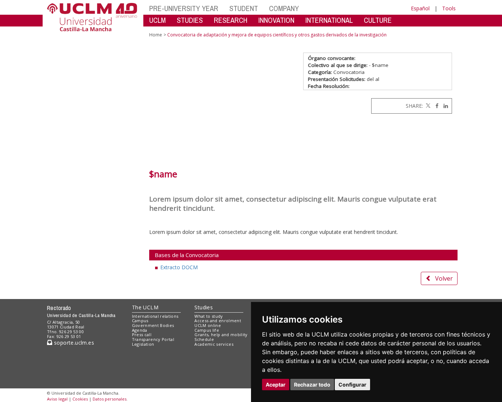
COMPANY (284, 8)
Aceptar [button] (276, 384)
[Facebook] (435, 105)
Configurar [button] (352, 384)
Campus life (206, 330)
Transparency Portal (153, 339)
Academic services (213, 344)
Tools (449, 8)
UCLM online (207, 325)
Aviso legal (57, 399)
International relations (155, 316)
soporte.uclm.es (73, 342)
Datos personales (109, 399)
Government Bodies (153, 325)
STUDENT (243, 8)
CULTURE (378, 20)
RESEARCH (230, 20)
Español (420, 8)
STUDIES (190, 20)
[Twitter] (427, 105)
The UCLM (145, 307)
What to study (208, 316)
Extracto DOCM (179, 267)
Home (155, 35)
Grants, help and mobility (220, 334)
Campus (140, 320)
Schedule (204, 339)
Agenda (139, 330)
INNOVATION (276, 20)
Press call (141, 334)
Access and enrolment (217, 320)
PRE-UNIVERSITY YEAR (183, 8)
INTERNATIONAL (329, 20)
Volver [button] (444, 278)
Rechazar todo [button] (312, 384)
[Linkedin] (444, 105)
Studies (203, 307)
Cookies (80, 399)
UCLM (157, 20)
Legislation (143, 344)
